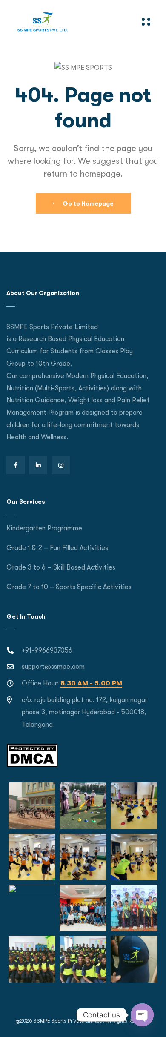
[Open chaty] (142, 1014)
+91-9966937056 (47, 650)
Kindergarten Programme (44, 528)
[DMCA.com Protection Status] (32, 755)
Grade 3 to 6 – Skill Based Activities (60, 567)
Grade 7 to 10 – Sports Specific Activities (69, 587)
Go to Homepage (87, 203)
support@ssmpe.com (53, 666)
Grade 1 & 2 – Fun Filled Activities (57, 548)
